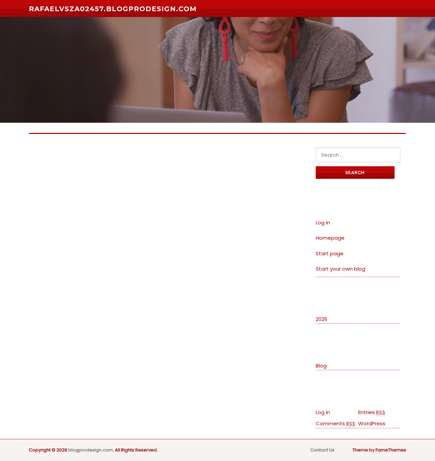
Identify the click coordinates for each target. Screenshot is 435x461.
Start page (330, 253)
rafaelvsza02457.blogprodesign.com (113, 9)
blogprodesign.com (90, 450)
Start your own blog (340, 268)
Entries (371, 412)
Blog (321, 365)
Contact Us (322, 450)
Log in (323, 222)
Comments (335, 423)
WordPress (371, 423)
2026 (321, 319)
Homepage (330, 237)
